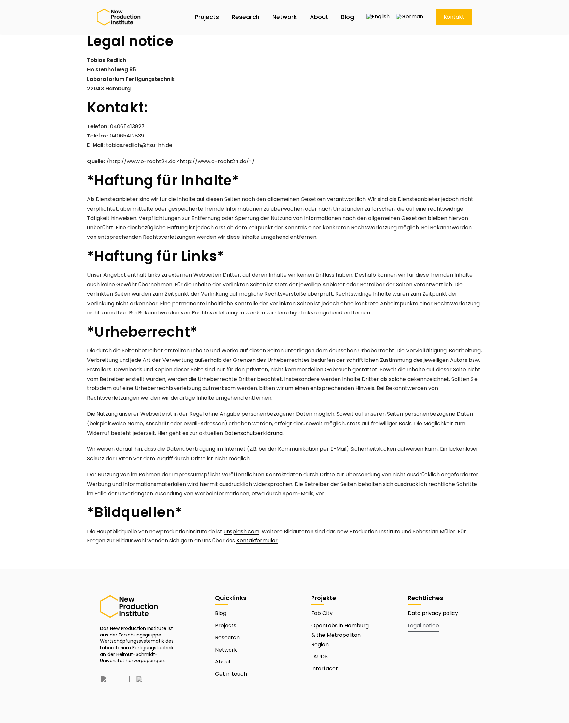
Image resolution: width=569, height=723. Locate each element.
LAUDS (319, 656)
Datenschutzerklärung (253, 433)
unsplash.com (241, 531)
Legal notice (423, 625)
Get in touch (231, 674)
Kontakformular (257, 540)
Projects (207, 17)
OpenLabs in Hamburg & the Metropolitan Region (340, 635)
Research (245, 17)
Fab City (322, 613)
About (319, 17)
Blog (347, 17)
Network (284, 17)
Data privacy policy (433, 613)
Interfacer (324, 668)
